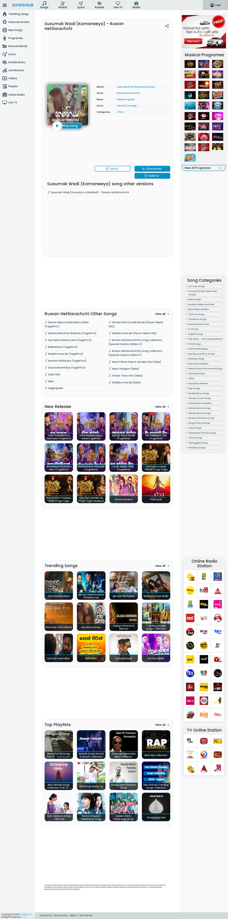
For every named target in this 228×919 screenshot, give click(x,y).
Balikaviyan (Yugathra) (62, 347)
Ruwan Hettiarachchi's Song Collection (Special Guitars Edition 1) (135, 353)
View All (160, 314)
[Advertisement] (107, 55)
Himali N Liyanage (127, 105)
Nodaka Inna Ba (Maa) (126, 382)
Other (120, 112)
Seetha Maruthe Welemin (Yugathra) (71, 333)
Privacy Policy (61, 915)
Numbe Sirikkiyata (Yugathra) (66, 361)
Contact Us (45, 915)
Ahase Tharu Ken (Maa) (127, 376)
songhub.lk (25, 914)
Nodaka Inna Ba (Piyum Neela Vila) (134, 333)
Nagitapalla (55, 388)
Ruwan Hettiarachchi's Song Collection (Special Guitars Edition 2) (135, 342)
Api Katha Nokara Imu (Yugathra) (69, 340)
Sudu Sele (53, 374)
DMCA (73, 915)
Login (218, 5)
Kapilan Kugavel (126, 99)
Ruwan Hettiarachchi (128, 93)
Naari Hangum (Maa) (125, 369)
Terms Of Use (85, 915)
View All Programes (197, 168)
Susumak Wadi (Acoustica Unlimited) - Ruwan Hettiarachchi (89, 192)
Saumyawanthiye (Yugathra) (66, 367)
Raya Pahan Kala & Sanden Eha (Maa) (136, 362)
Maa (50, 381)
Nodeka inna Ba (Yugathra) (65, 354)
